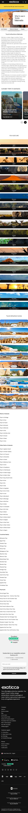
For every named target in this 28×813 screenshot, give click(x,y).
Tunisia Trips (3, 580)
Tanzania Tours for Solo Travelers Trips (9, 619)
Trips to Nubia (3, 504)
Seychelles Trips (4, 572)
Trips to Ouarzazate (4, 506)
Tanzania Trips (3, 577)
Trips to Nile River (4, 501)
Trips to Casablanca (5, 467)
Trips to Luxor (3, 493)
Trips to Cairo (3, 464)
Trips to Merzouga (4, 498)
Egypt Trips (2, 540)
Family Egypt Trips (4, 593)
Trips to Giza (3, 485)
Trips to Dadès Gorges (5, 472)
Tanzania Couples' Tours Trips (7, 622)
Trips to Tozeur (3, 438)
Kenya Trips (3, 548)
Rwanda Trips (3, 567)
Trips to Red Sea (4, 514)
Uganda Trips (3, 582)
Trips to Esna (3, 480)
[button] (14, 673)
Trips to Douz (3, 420)
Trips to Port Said (4, 509)
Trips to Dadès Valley (5, 475)
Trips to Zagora (3, 530)
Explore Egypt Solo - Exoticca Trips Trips (9, 596)
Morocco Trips (3, 556)
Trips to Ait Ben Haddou (5, 451)
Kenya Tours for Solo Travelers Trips (8, 598)
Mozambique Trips (4, 559)
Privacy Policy (19, 667)
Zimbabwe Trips (4, 585)
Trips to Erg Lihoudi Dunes (6, 477)
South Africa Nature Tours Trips (7, 609)
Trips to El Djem (3, 422)
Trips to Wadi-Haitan (5, 525)
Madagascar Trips (4, 551)
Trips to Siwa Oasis (4, 522)
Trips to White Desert (5, 527)
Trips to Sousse (3, 435)
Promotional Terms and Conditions (8, 720)
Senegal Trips (3, 569)
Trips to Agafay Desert (5, 449)
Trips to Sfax (3, 430)
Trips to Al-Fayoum (4, 454)
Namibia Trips (3, 561)
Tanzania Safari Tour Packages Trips (8, 616)
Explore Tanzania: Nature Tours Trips (8, 624)
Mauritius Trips (3, 553)
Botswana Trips (3, 538)
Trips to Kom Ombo (4, 490)
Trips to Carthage (4, 417)
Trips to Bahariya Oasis (5, 462)
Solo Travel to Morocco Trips (6, 606)
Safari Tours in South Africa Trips (8, 611)
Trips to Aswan (3, 459)
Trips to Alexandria (4, 456)
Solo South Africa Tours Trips (7, 614)
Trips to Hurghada (4, 488)
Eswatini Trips (3, 543)
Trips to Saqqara (4, 519)
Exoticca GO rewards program (7, 718)
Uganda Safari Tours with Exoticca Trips (9, 630)
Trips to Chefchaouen (5, 470)
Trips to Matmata (4, 427)
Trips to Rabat (3, 511)
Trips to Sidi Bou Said (5, 433)
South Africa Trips (4, 574)
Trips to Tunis (3, 441)
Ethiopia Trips (3, 546)
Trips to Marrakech (4, 496)
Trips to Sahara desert (5, 517)
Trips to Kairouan (4, 425)
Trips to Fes (2, 483)
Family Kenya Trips (4, 603)
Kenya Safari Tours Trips (5, 601)
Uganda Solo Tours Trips (5, 627)
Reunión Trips (3, 564)
